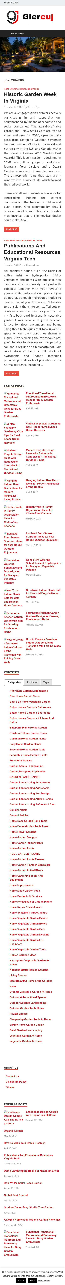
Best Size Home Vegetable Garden (30, 701)
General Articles (19, 815)
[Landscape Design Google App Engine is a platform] (14, 1112)
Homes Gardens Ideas (23, 955)
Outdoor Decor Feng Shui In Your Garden (28, 1207)
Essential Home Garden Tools (27, 749)
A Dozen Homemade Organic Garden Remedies (32, 1219)
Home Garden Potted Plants (26, 870)
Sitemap (10, 1087)
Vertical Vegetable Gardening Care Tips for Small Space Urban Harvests (43, 427)
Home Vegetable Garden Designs (29, 934)
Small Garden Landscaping (26, 1030)
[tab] (14, 682)
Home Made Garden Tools (25, 890)
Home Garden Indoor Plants (26, 843)
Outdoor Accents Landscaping (28, 1003)
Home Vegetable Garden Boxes (28, 923)
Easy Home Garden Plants (25, 744)
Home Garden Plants (22, 848)
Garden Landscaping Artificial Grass (31, 799)
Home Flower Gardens (23, 832)
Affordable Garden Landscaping (29, 690)
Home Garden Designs (23, 837)
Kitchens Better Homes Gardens (29, 970)
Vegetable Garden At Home (26, 1035)
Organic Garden (13, 1130)
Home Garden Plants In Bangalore (30, 865)
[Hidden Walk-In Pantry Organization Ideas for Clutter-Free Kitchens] (14, 507)
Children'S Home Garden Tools (28, 733)
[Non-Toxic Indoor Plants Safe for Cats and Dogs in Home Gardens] (14, 590)
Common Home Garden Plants (28, 738)
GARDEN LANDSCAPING (25, 777)
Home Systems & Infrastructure (28, 912)
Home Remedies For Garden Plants (31, 901)
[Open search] (57, 33)
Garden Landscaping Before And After (32, 804)
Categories (14, 682)
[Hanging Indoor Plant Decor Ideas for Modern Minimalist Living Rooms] (14, 481)
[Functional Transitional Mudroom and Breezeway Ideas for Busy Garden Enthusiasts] (14, 393)
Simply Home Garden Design (27, 1024)
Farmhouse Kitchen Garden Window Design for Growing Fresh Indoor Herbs (42, 616)
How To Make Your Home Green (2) (24, 1143)
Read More (10, 228)
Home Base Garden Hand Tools (28, 821)
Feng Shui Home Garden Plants (28, 755)
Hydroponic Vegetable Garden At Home (23, 240)
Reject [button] (32, 1280)
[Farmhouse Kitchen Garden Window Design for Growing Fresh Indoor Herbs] (14, 613)
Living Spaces (18, 975)
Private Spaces (19, 1013)
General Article (18, 810)
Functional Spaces (21, 760)
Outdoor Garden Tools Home (27, 1008)
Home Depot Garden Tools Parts (29, 826)
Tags (46, 682)
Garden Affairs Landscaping (26, 766)
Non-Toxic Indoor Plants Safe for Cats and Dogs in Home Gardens (43, 593)
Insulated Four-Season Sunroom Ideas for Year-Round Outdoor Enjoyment (42, 536)
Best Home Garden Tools (25, 696)
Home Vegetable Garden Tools (28, 949)
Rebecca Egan (33, 107)
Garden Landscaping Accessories (30, 782)
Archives (32, 682)
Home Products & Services (26, 896)
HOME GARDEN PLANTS (25, 854)
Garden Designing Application (28, 771)
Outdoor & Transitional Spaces (28, 997)
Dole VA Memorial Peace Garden (23, 1183)
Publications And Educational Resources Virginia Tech (32, 252)
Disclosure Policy (16, 1081)
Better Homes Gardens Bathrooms (30, 707)
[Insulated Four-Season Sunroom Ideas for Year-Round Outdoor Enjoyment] (14, 534)
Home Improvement (21, 885)
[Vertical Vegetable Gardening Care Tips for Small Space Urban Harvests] (14, 424)
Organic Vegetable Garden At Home (31, 992)
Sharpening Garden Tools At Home (30, 1019)
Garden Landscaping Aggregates (29, 788)
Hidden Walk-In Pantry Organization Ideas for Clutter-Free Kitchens (39, 510)
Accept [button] (21, 1280)
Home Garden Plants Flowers (27, 859)
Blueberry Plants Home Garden (28, 727)
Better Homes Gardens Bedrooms (30, 712)
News (13, 986)
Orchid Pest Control (16, 1195)
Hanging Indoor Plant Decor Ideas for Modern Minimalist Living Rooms (42, 483)
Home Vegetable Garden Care (27, 929)
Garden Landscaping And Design (30, 793)
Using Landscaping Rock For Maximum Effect (31, 1170)
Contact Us (12, 1076)
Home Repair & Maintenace (26, 907)
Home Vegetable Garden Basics (28, 918)
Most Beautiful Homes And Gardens (21, 89)
